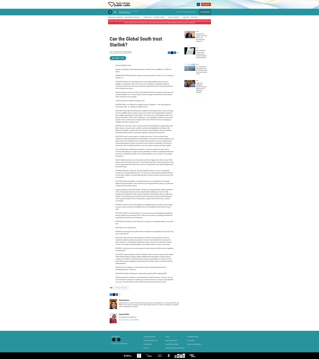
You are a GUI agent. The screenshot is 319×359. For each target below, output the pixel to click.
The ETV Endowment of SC (151, 340)
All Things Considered (121, 287)
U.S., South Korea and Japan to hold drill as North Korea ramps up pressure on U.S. (201, 70)
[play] (110, 12)
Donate (206, 4)
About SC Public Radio (171, 340)
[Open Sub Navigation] (141, 17)
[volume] (115, 12)
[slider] (117, 12)
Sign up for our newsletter (194, 344)
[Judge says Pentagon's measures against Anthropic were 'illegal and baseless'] (189, 83)
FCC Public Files (148, 344)
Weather (186, 17)
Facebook (146, 348)
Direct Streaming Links (149, 336)
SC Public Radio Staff (193, 336)
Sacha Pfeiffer (128, 52)
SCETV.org (194, 17)
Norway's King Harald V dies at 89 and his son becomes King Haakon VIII (201, 37)
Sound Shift (147, 17)
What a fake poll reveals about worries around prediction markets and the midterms (201, 54)
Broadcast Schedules (115, 17)
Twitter (167, 336)
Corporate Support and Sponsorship (174, 348)
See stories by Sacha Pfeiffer (129, 320)
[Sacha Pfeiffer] (113, 318)
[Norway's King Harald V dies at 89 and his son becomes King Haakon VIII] (189, 34)
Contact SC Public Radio (171, 344)
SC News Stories (159, 17)
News (197, 31)
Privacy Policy (190, 340)
